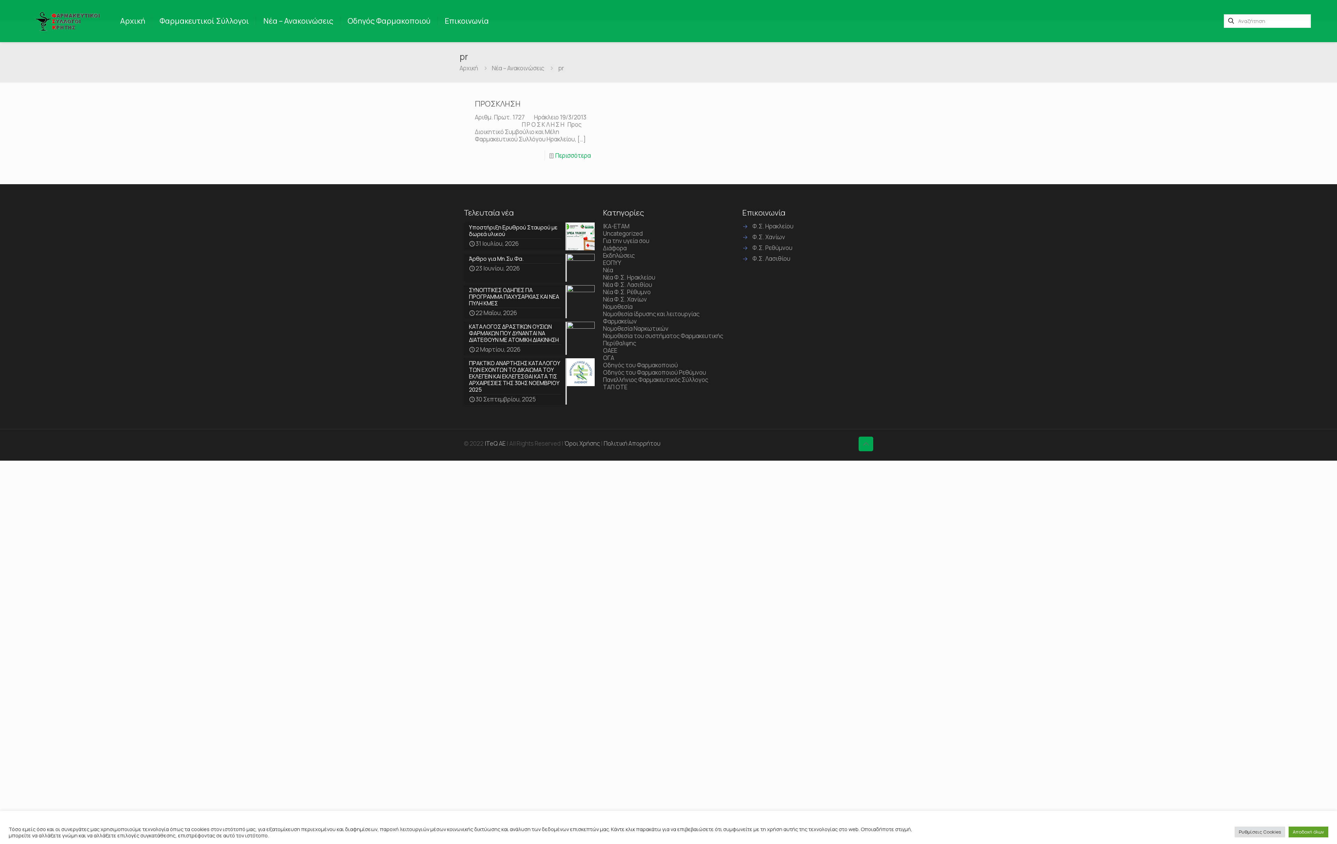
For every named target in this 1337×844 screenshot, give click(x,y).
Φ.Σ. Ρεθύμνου (772, 248)
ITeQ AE (495, 443)
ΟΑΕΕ (610, 350)
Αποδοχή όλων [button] (1308, 832)
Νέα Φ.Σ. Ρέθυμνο (627, 292)
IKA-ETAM (616, 226)
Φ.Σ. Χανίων (768, 237)
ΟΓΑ (608, 358)
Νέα (608, 270)
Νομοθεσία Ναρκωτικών (635, 329)
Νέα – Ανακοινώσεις (518, 68)
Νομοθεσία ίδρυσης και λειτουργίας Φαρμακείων (651, 317)
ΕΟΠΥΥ (612, 263)
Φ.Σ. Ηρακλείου (772, 226)
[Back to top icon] (866, 444)
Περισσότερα (573, 155)
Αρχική (469, 68)
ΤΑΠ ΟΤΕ (615, 387)
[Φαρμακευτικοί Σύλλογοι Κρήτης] (69, 21)
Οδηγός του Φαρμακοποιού (640, 365)
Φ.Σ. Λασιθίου (771, 259)
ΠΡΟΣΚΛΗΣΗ (498, 104)
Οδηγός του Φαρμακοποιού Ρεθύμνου (654, 372)
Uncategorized (623, 233)
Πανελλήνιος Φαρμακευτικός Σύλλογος (655, 380)
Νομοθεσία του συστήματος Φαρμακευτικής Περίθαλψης (663, 339)
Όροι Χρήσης (582, 443)
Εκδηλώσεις (619, 255)
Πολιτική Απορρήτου (632, 443)
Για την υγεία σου (626, 241)
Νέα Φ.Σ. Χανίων (625, 299)
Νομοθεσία (618, 307)
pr (561, 68)
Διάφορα (615, 248)
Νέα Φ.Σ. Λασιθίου (627, 285)
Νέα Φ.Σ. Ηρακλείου (629, 277)
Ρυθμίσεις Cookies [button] (1260, 832)
